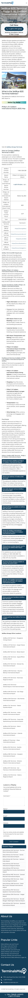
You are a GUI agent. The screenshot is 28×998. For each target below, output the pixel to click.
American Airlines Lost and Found (11, 955)
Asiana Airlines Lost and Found (10, 951)
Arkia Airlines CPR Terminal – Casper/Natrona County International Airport (14, 870)
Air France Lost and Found (9, 948)
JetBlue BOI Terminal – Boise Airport (14, 652)
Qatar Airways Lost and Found (10, 953)
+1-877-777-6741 (15, 29)
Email (5, 816)
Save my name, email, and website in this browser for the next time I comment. (13, 834)
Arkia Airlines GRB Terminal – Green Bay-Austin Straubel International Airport (13, 885)
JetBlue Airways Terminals (14, 147)
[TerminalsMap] (7, 3)
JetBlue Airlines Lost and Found (10, 949)
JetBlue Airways (15, 17)
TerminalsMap (5, 17)
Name (5, 809)
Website (5, 823)
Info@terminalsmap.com (10, 982)
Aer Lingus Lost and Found (9, 946)
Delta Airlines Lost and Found (9, 944)
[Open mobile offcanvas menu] (26, 3)
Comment (6, 796)
